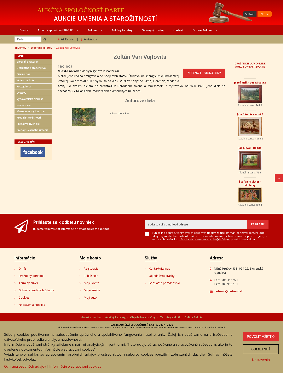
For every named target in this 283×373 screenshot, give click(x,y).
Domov (24, 30)
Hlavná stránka (90, 317)
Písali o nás (23, 74)
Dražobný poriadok (31, 276)
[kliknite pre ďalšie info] (84, 117)
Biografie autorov (41, 48)
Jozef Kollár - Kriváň (250, 114)
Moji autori (91, 297)
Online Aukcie (202, 30)
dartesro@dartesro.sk (228, 291)
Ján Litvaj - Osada (249, 148)
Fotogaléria (24, 86)
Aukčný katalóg (122, 30)
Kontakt (178, 30)
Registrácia (90, 39)
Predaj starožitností (29, 117)
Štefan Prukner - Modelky (250, 183)
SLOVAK (249, 14)
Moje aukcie (92, 290)
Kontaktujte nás (159, 268)
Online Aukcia (193, 317)
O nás (23, 268)
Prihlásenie (67, 39)
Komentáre (23, 105)
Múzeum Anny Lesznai (31, 111)
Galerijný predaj (153, 30)
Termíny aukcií (28, 283)
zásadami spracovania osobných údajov (204, 239)
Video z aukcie (25, 80)
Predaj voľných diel (28, 124)
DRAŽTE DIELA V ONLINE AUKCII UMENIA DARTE (250, 65)
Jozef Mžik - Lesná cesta (250, 82)
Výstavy (21, 92)
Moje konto (91, 283)
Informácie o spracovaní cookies (75, 366)
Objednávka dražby (161, 276)
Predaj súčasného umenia (32, 130)
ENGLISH (265, 14)
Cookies (24, 297)
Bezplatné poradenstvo (31, 68)
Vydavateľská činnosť (30, 99)
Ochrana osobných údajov (36, 290)
